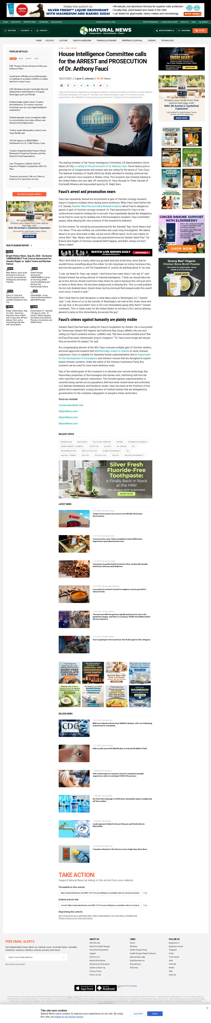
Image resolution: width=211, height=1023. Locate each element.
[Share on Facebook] (68, 85)
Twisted (117, 97)
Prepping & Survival (132, 40)
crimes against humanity (72, 446)
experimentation (111, 94)
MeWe (171, 968)
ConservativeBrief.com (71, 405)
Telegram (173, 950)
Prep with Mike (30, 22)
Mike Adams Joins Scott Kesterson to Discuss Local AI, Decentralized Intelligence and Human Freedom (16, 277)
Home (5, 22)
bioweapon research (127, 92)
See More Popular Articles (29, 194)
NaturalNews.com (68, 411)
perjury (96, 97)
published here (109, 1001)
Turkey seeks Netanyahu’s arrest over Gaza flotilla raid (27, 131)
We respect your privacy (15, 964)
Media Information (97, 960)
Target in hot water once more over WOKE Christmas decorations (117, 515)
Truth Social (174, 957)
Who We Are (95, 943)
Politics (50, 40)
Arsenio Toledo (110, 561)
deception (73, 94)
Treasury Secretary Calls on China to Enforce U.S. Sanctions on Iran (27, 177)
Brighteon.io (174, 943)
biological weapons (99, 92)
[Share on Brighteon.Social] (62, 85)
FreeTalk (172, 964)
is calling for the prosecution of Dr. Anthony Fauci (100, 166)
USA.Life (172, 975)
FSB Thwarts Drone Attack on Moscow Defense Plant (28, 67)
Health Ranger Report (17, 245)
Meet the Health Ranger (100, 946)
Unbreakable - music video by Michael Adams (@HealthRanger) (41, 297)
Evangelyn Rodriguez (112, 586)
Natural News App (137, 957)
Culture (63, 40)
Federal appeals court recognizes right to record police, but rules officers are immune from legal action (27, 120)
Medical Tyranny (84, 97)
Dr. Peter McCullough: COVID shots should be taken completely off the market (122, 800)
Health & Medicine (82, 40)
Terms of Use (95, 975)
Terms (76, 997)
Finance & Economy (106, 40)
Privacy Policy (95, 971)
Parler (171, 953)
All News (133, 946)
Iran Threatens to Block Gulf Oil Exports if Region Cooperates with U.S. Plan (28, 166)
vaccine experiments (132, 97)
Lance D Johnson (84, 78)
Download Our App (169, 22)
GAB (171, 971)
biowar (113, 92)
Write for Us (95, 957)
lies (73, 97)
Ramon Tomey (109, 511)
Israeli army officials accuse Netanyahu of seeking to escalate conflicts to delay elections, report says (28, 79)
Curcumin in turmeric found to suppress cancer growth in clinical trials (119, 590)
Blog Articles (135, 964)
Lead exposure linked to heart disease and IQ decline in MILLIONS (119, 825)
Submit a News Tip (97, 968)
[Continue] (63, 957)
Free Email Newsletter (99, 950)
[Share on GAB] (88, 85)
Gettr (171, 960)
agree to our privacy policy (69, 1016)
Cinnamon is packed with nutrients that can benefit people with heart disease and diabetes (120, 565)
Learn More (138, 1014)
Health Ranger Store (138, 950)
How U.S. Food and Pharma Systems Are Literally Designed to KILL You (16, 298)
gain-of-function (128, 94)
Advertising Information (100, 964)
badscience (83, 92)
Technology (167, 40)
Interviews (43, 22)
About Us (184, 22)
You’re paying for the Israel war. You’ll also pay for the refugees (121, 639)
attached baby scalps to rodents (112, 351)
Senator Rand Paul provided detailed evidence (97, 206)
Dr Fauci (83, 94)
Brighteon (15, 22)
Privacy (69, 997)
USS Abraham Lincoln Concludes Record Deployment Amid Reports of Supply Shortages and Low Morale (28, 92)
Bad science (71, 48)
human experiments (111, 451)
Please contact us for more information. (76, 918)
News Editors (109, 611)
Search (205, 22)
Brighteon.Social (176, 946)
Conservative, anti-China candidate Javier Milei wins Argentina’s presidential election (117, 540)
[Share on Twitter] (75, 85)
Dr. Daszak (93, 94)
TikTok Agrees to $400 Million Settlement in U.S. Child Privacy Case (27, 141)
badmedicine (70, 92)
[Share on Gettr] (101, 85)
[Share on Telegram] (81, 85)
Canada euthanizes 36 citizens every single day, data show (120, 849)
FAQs (193, 22)
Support (93, 953)
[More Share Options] (107, 85)
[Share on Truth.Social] (94, 85)
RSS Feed (134, 968)
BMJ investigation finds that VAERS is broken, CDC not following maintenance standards (122, 724)
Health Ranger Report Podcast (143, 953)
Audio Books (56, 22)
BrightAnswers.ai (150, 22)
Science (152, 40)
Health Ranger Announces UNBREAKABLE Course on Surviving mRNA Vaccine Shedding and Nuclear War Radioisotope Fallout (40, 280)
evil (100, 94)
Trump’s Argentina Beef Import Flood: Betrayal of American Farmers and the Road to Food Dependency (27, 153)
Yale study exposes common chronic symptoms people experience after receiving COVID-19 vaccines (118, 774)
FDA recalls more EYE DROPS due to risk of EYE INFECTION (120, 748)
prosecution (106, 97)
